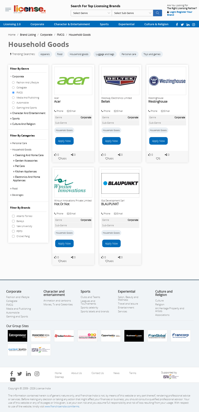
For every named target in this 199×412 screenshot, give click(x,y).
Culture (159, 300)
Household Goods (80, 34)
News (116, 373)
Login (173, 12)
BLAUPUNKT (110, 204)
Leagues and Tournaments (88, 302)
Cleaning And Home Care (29, 155)
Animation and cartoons (57, 300)
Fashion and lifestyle (17, 297)
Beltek (105, 101)
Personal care (129, 54)
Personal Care (19, 143)
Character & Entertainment (72, 24)
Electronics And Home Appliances (26, 178)
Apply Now (64, 141)
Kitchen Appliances (26, 171)
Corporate (37, 24)
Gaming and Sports (17, 316)
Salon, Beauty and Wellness (128, 298)
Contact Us (98, 373)
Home (12, 34)
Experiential (126, 24)
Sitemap (59, 377)
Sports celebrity (89, 307)
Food (59, 54)
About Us (76, 373)
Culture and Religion (24, 124)
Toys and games (152, 54)
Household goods (79, 54)
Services (122, 311)
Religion (159, 304)
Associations (162, 315)
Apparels (45, 54)
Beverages (18, 195)
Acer (57, 101)
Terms (132, 373)
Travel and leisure (128, 303)
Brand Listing (28, 34)
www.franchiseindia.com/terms (62, 406)
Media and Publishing (18, 308)
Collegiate (11, 301)
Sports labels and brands (95, 311)
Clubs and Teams (90, 297)
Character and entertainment (28, 113)
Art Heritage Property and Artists (169, 310)
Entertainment (126, 307)
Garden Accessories (26, 160)
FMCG (60, 34)
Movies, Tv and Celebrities (58, 304)
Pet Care (20, 166)
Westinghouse (158, 101)
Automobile (12, 312)
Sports (104, 24)
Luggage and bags (105, 54)
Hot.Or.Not (61, 204)
